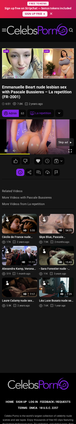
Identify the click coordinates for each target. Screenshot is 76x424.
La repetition (43, 113)
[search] (71, 30)
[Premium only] (48, 172)
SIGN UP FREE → (35, 14)
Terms (22, 407)
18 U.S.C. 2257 (48, 407)
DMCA (33, 407)
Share (29, 172)
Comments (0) (38, 172)
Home (10, 401)
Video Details (20, 172)
